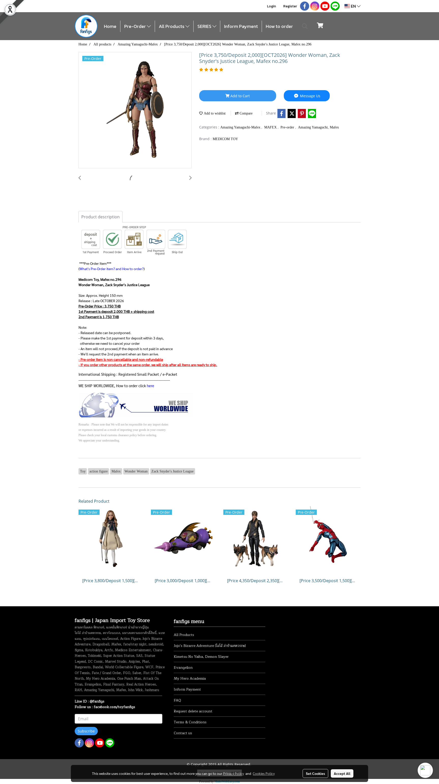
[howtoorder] (136, 404)
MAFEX (271, 127)
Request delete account (193, 711)
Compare (246, 113)
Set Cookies (315, 773)
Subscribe (86, 731)
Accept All (342, 773)
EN (353, 6)
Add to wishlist (214, 113)
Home (110, 26)
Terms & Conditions (190, 722)
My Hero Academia (190, 678)
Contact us (183, 733)
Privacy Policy (233, 773)
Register (290, 6)
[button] (304, 26)
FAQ (177, 700)
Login (271, 6)
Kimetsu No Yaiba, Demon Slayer (201, 657)
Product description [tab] (100, 217)
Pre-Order (135, 26)
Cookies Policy (264, 773)
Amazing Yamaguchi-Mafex (240, 127)
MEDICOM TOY (225, 139)
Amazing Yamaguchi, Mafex (318, 127)
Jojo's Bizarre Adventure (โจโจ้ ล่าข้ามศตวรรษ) (210, 646)
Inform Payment (241, 26)
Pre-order (287, 127)
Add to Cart (239, 95)
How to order (279, 26)
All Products (172, 26)
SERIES (204, 26)
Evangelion (183, 668)
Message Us (309, 95)
